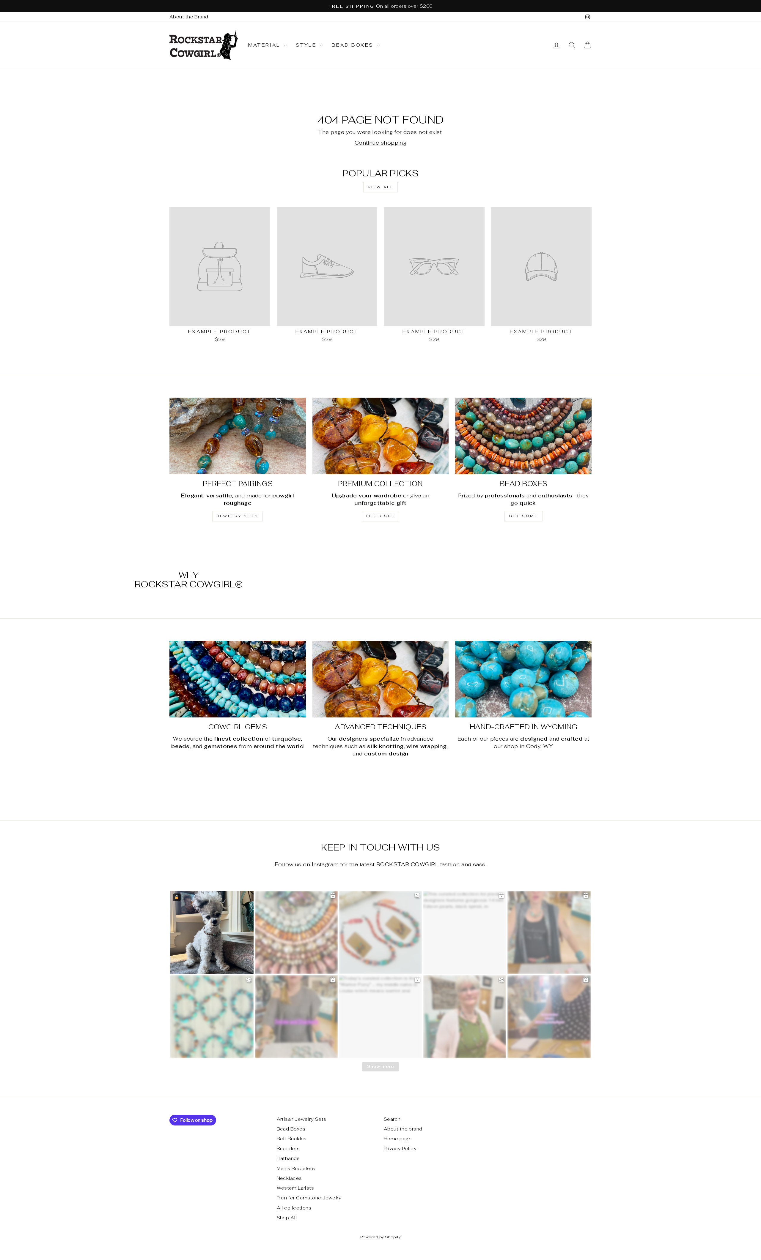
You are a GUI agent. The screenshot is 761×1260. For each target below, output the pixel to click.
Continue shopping (381, 142)
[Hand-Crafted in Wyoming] (523, 679)
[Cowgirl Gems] (237, 679)
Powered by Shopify (380, 1237)
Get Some (523, 516)
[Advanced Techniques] (380, 679)
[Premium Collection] (380, 436)
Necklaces (289, 1178)
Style (307, 45)
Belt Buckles (292, 1139)
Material (265, 45)
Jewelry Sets (237, 516)
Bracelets (288, 1148)
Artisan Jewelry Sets (301, 1119)
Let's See (380, 516)
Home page (398, 1139)
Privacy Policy (400, 1148)
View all (381, 187)
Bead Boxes (353, 45)
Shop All (287, 1218)
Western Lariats (295, 1188)
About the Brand (188, 17)
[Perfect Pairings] (237, 436)
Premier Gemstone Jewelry (309, 1198)
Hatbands (288, 1158)
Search (392, 1119)
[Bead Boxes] (523, 436)
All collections (294, 1208)
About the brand (403, 1129)
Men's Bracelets (296, 1168)
